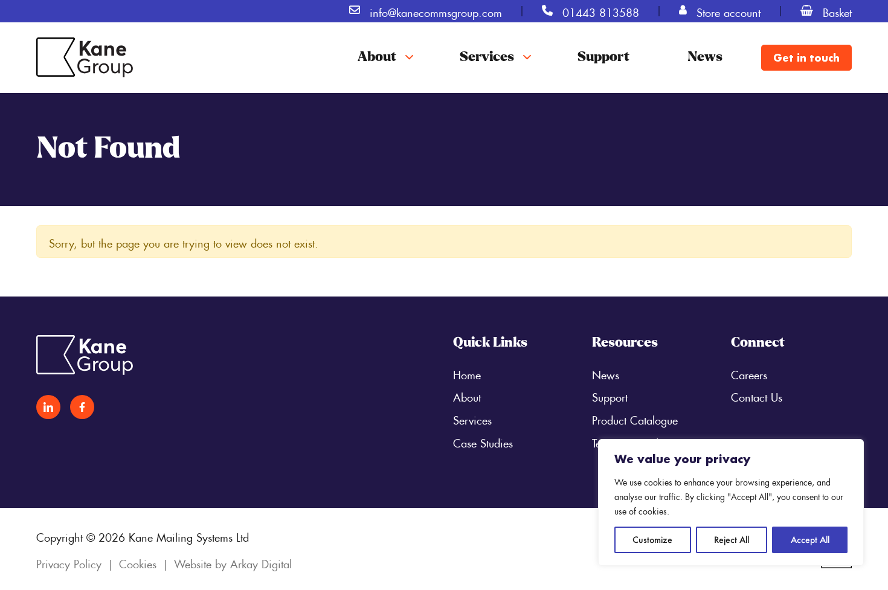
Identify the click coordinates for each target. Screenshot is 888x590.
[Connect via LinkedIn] (48, 407)
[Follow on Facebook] (82, 407)
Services (487, 57)
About (377, 57)
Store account (729, 11)
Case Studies (483, 441)
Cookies (137, 562)
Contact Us (756, 396)
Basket (837, 11)
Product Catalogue (635, 418)
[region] (731, 502)
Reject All (731, 539)
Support (603, 57)
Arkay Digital (261, 562)
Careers (749, 373)
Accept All (810, 539)
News (704, 57)
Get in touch (806, 57)
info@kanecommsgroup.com (436, 11)
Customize (652, 539)
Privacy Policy (68, 562)
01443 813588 (600, 11)
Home (467, 373)
